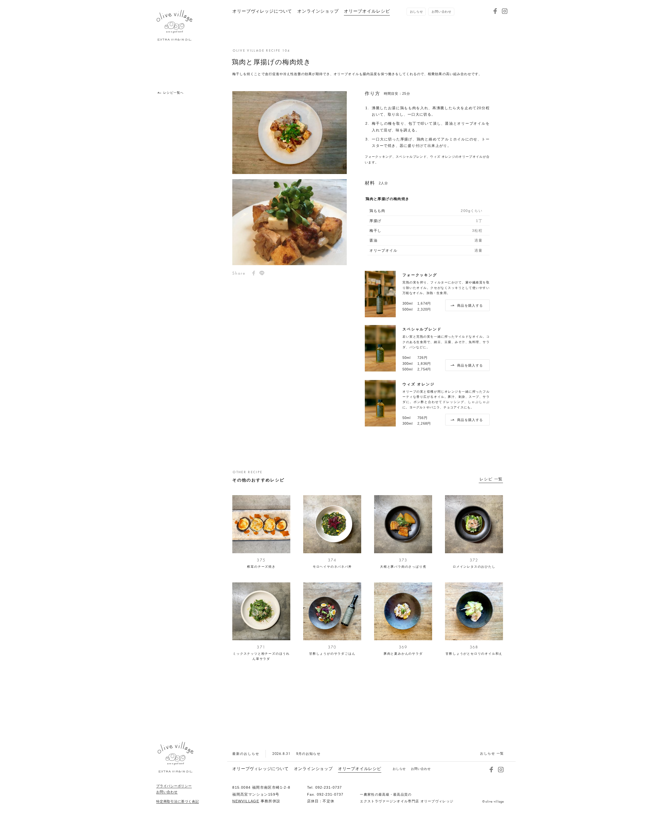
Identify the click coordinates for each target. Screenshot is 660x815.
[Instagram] (504, 11)
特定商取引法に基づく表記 (177, 801)
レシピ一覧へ (173, 92)
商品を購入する (470, 305)
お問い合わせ (167, 792)
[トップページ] (174, 39)
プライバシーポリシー (174, 786)
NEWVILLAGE (245, 801)
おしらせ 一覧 (492, 753)
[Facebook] (495, 11)
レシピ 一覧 (491, 479)
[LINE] (262, 273)
